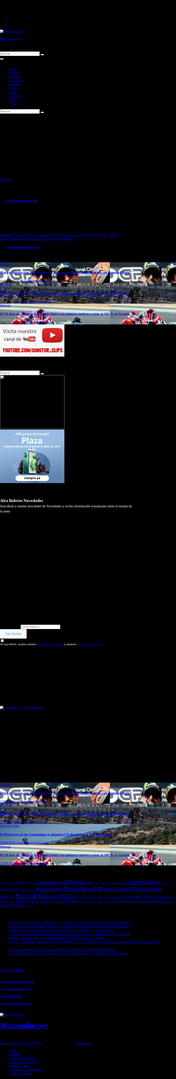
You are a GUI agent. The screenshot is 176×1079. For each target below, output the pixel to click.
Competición (139, 882)
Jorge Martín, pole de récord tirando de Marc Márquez (36, 239)
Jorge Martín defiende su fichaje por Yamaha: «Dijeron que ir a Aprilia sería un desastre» (68, 953)
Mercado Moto (27, 890)
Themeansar (82, 1043)
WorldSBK (6, 905)
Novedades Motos (139, 896)
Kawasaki (14, 889)
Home (13, 1050)
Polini (12, 901)
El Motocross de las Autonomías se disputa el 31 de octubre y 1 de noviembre (55, 834)
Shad (109, 901)
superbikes (120, 901)
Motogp (14, 84)
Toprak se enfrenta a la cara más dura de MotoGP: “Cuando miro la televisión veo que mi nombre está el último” (85, 942)
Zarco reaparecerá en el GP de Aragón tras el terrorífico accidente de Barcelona (62, 949)
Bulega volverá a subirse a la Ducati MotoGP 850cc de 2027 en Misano (57, 938)
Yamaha (29, 905)
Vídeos (13, 103)
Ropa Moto (63, 901)
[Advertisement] (88, 146)
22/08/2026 (8, 843)
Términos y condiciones (25, 1069)
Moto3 (88, 888)
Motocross (16, 80)
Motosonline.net (11, 39)
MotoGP (26, 895)
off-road (4, 901)
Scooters (101, 901)
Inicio (12, 69)
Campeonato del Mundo (60, 882)
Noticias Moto (9, 826)
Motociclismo (113, 889)
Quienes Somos (19, 1066)
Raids (12, 92)
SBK (75, 901)
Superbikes (16, 96)
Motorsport (49, 896)
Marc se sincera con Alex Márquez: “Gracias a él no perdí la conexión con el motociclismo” (66, 272)
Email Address (10, 626)
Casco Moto (92, 883)
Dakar (159, 883)
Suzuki (133, 901)
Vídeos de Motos (20, 1073)
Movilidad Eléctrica (86, 897)
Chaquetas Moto (116, 883)
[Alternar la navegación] (1, 59)
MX (99, 896)
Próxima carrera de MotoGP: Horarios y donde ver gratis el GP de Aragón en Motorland (64, 293)
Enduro (14, 76)
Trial (12, 100)
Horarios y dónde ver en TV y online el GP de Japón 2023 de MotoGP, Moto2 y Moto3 (59, 235)
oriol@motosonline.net (21, 201)
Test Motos (144, 901)
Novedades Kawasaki (113, 897)
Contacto (15, 1054)
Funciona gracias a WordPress (21, 1043)
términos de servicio (89, 644)
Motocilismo (146, 889)
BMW (12, 883)
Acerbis (4, 883)
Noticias (14, 73)
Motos (69, 896)
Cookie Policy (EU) (22, 1058)
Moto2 (72, 888)
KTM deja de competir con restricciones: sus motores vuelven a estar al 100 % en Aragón (64, 314)
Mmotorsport (49, 889)
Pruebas (14, 88)
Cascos (103, 883)
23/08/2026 (8, 801)
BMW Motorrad (24, 883)
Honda (4, 889)
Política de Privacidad (23, 1062)
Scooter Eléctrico (88, 902)
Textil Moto (159, 901)
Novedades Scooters (164, 897)
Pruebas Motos (37, 901)
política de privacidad (50, 644)
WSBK (19, 905)
